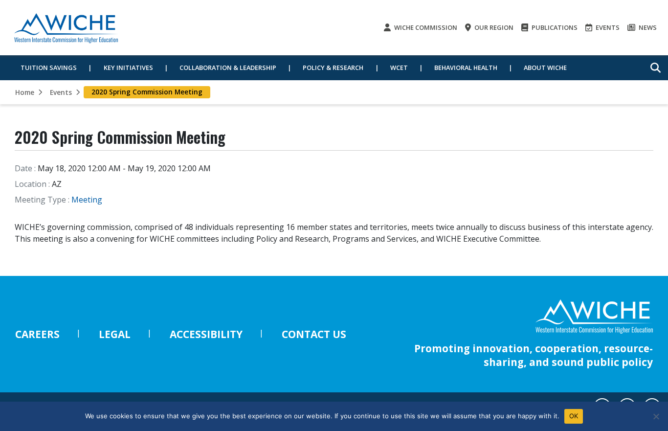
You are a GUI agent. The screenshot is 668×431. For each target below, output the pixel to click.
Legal (115, 334)
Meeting (86, 199)
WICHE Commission (425, 27)
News (647, 27)
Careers (37, 334)
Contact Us (314, 334)
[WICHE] (66, 27)
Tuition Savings (49, 67)
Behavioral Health (465, 67)
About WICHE (545, 67)
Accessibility (206, 334)
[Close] (656, 416)
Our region (493, 27)
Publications (554, 27)
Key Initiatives (128, 67)
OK (574, 416)
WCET (399, 67)
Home (24, 92)
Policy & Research (333, 67)
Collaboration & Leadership (227, 67)
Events (607, 27)
